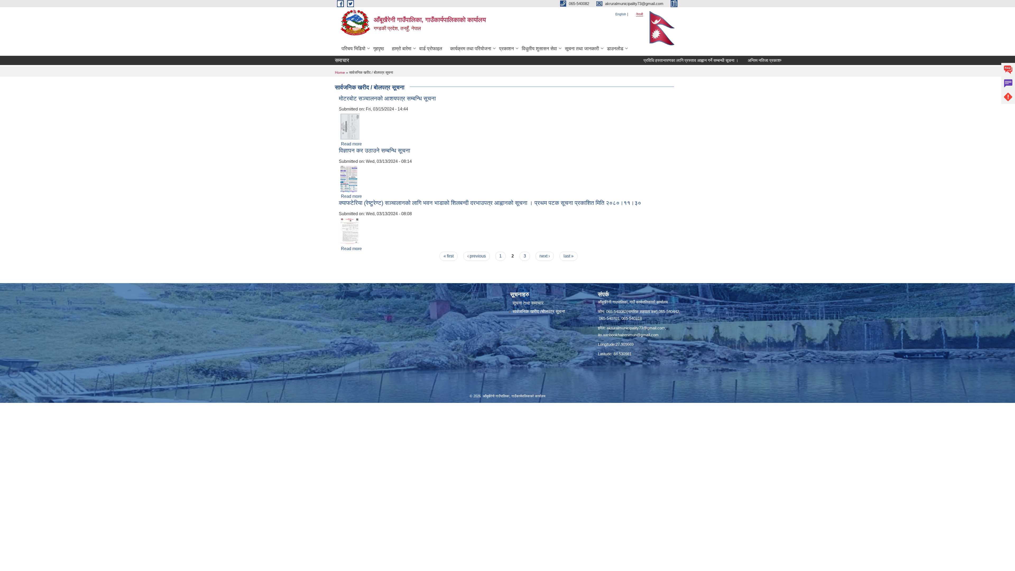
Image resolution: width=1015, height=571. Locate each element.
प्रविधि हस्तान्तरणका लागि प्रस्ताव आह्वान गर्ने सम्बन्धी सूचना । (664, 60)
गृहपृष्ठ (378, 48)
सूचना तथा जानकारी (582, 48)
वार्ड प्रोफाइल (430, 48)
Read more (351, 144)
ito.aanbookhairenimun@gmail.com (628, 335)
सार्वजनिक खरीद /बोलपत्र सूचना (539, 311)
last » (569, 256)
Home (340, 72)
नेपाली (639, 14)
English (620, 14)
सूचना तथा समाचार (528, 303)
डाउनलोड (615, 48)
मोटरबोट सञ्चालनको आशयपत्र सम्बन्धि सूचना (387, 98)
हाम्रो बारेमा (401, 48)
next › (544, 256)
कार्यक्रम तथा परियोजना (470, 48)
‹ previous (476, 256)
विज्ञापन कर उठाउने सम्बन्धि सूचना (374, 150)
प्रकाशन (506, 48)
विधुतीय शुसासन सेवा (539, 48)
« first (449, 256)
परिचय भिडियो (353, 48)
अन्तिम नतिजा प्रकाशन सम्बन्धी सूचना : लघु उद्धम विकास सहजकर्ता (771, 60)
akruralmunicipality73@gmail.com (636, 328)
